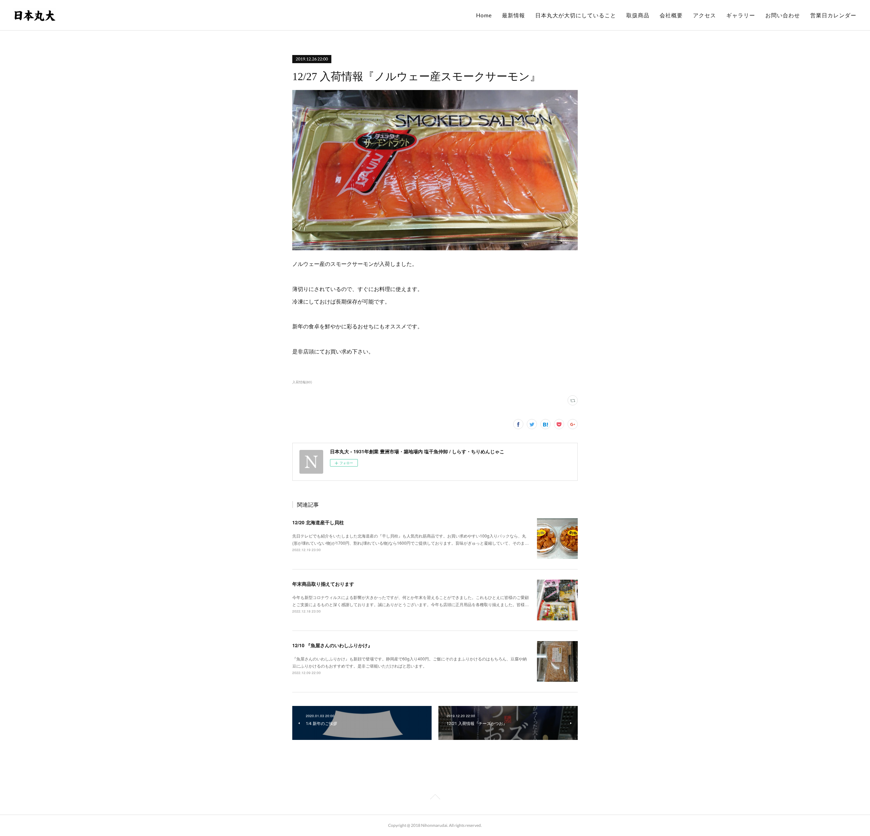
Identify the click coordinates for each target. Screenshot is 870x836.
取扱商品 (637, 15)
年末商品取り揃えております (323, 583)
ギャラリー (740, 15)
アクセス (704, 15)
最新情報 (513, 15)
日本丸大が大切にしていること (575, 15)
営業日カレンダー (833, 15)
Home (484, 15)
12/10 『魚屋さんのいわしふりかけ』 (332, 645)
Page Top (435, 798)
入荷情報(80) (302, 382)
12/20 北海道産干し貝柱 (318, 522)
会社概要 (671, 15)
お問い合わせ (782, 15)
